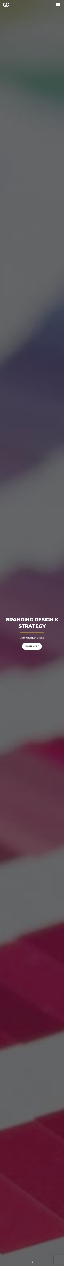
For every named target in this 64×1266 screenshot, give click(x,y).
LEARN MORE (32, 646)
